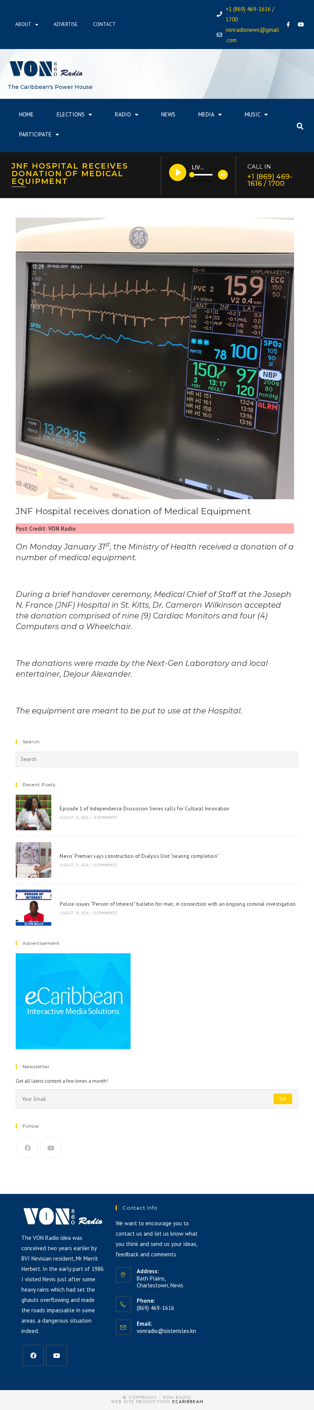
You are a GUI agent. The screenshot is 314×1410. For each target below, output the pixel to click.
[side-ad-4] (73, 1000)
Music (252, 114)
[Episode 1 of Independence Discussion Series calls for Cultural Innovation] (33, 812)
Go (282, 1099)
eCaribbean (187, 1402)
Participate (35, 134)
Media (206, 114)
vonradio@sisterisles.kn (166, 1331)
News (168, 114)
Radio (123, 114)
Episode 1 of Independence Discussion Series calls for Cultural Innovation (144, 808)
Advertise (66, 24)
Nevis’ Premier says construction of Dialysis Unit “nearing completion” (139, 856)
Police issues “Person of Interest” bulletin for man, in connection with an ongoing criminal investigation (178, 904)
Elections (71, 114)
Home (26, 114)
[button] (300, 126)
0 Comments (105, 817)
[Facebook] (288, 24)
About (23, 24)
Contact (104, 24)
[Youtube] (301, 24)
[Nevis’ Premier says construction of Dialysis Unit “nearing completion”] (33, 860)
